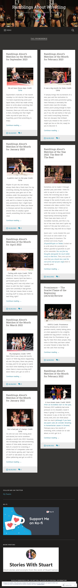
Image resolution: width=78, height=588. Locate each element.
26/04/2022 (50, 360)
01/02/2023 (12, 228)
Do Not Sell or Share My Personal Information (48, 580)
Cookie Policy (40, 584)
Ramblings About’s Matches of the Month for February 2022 (56, 373)
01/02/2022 (12, 470)
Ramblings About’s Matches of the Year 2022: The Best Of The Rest (55, 153)
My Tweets (7, 494)
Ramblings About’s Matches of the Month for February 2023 (56, 56)
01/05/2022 (12, 309)
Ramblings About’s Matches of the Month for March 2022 (18, 322)
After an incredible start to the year (57, 405)
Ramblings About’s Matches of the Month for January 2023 (18, 146)
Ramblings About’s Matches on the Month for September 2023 (18, 56)
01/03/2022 (50, 446)
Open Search (72, 30)
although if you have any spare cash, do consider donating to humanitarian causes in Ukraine (57, 423)
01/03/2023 (50, 138)
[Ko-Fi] (43, 17)
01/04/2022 (12, 384)
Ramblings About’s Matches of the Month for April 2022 (18, 242)
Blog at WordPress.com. (20, 580)
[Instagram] (39, 17)
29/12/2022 (50, 277)
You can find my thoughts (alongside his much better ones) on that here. (57, 254)
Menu (9, 30)
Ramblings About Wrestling (39, 7)
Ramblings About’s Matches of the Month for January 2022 (18, 398)
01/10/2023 (12, 133)
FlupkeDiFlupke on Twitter (53, 243)
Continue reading (14, 125)
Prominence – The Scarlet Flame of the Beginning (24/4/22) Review (55, 291)
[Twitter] (34, 17)
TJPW (20, 90)
